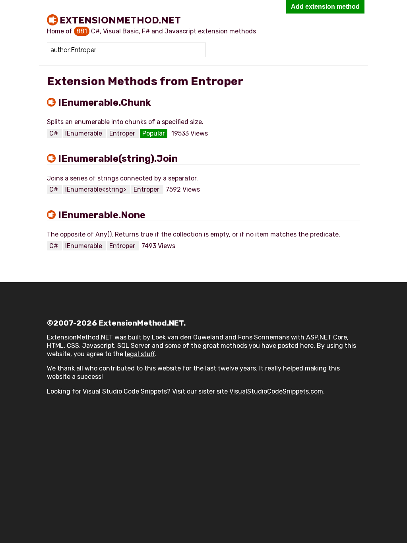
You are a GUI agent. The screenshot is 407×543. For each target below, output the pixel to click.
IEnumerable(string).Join (118, 158)
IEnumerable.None (101, 215)
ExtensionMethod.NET (120, 19)
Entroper (123, 133)
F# (146, 31)
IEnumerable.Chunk (104, 102)
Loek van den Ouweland (187, 337)
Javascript (180, 31)
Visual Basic (121, 31)
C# (95, 31)
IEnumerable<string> (96, 189)
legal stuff (140, 354)
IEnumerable (84, 133)
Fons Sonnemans (263, 337)
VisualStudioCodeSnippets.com (276, 391)
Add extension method (325, 6)
